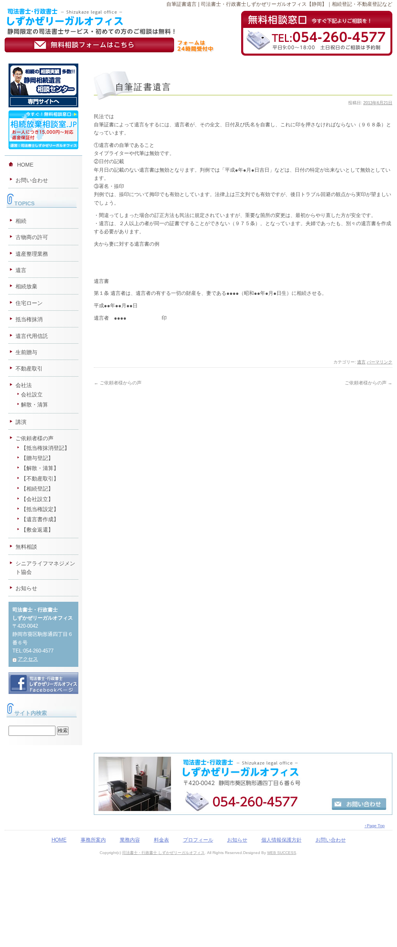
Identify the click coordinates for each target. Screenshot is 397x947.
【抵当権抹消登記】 (45, 448)
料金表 (161, 840)
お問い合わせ (32, 180)
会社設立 (32, 394)
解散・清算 (34, 404)
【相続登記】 (37, 489)
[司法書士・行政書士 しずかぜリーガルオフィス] (90, 11)
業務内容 (130, 840)
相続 (21, 221)
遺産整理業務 (32, 254)
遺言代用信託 (32, 336)
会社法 (24, 385)
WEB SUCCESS (281, 853)
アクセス (28, 659)
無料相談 (26, 547)
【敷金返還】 (37, 530)
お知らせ (26, 588)
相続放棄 (26, 286)
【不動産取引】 (40, 478)
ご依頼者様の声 (35, 438)
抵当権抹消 (29, 319)
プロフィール (198, 840)
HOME (25, 165)
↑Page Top (374, 825)
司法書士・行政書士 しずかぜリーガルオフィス (163, 853)
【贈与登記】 (37, 458)
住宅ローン (29, 303)
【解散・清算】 (40, 468)
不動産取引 (29, 368)
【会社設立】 (37, 499)
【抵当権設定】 (40, 509)
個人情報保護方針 (281, 840)
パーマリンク (379, 362)
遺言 (361, 362)
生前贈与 (26, 352)
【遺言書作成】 (40, 519)
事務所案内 (93, 840)
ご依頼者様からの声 (118, 383)
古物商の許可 (32, 237)
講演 (21, 422)
